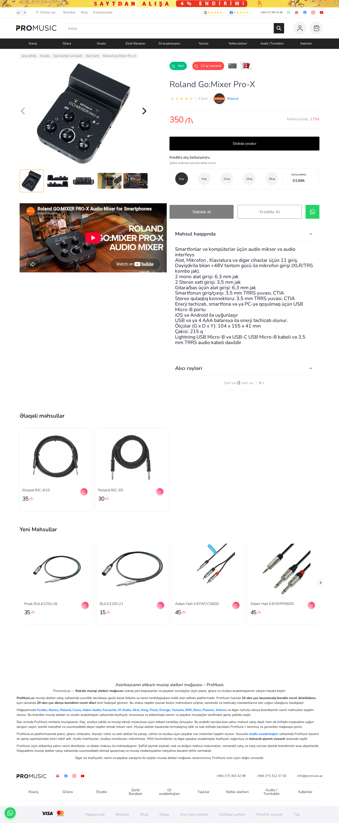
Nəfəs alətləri (237, 792)
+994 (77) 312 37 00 (271, 776)
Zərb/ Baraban (135, 792)
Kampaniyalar (103, 12)
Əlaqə (164, 814)
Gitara (67, 792)
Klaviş (34, 792)
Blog (84, 12)
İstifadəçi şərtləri (232, 814)
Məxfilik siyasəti (269, 814)
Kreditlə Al (270, 212)
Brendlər (69, 12)
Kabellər (305, 792)
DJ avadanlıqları (169, 792)
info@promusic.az (309, 776)
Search (279, 28)
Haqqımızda (94, 814)
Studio (45, 56)
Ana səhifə (28, 56)
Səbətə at (202, 212)
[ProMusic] (36, 28)
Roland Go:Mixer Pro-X (119, 56)
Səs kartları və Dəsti (68, 56)
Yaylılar (203, 792)
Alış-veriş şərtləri (194, 814)
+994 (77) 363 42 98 (271, 12)
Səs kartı (92, 56)
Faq (297, 814)
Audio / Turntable (271, 792)
